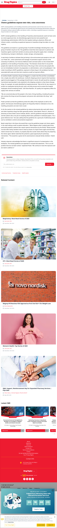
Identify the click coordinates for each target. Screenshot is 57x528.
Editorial (28, 445)
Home (19, 488)
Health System (25, 173)
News (30, 488)
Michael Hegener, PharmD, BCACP (19, 393)
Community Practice (6, 173)
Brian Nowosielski (8, 306)
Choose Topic (27, 6)
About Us (25, 488)
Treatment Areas (16, 173)
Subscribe (49, 164)
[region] (28, 521)
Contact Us (28, 448)
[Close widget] (53, 490)
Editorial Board (28, 446)
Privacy (28, 451)
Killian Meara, (7, 393)
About (28, 441)
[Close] (54, 516)
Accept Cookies (41, 525)
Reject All (50, 525)
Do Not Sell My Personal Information (28, 453)
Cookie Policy (11, 522)
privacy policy (29, 167)
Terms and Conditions (28, 450)
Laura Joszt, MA (8, 221)
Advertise (28, 443)
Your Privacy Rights (28, 455)
